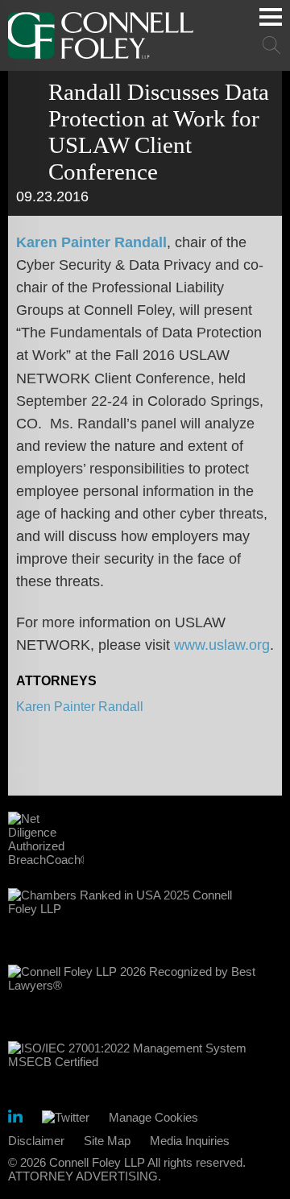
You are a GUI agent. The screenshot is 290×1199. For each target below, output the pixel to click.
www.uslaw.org (222, 645)
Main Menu (270, 17)
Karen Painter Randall (91, 242)
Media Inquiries (190, 1140)
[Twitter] (65, 1117)
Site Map (107, 1140)
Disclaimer (36, 1140)
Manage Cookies (153, 1117)
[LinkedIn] (15, 1119)
